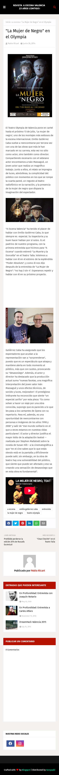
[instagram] (20, 743)
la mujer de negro (15, 513)
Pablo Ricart (13, 43)
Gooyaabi (50, 770)
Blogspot (26, 770)
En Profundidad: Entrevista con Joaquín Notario (36, 595)
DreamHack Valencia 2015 (32, 622)
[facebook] (10, 743)
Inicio (8, 22)
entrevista (46, 509)
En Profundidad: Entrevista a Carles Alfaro (34, 609)
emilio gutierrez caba (29, 509)
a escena (16, 22)
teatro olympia (33, 513)
